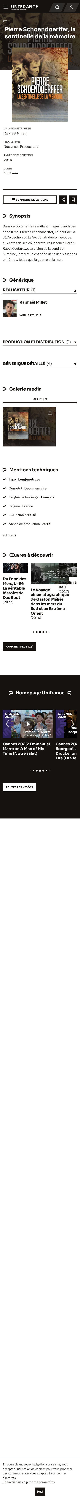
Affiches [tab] (40, 399)
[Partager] (63, 199)
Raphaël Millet (14, 133)
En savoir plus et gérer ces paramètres (29, 1482)
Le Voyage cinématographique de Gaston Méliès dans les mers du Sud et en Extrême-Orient (50, 602)
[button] (50, 413)
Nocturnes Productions (21, 146)
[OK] (40, 1491)
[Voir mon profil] (71, 7)
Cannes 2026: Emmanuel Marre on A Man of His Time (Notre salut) (26, 749)
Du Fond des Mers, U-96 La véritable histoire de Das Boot (14, 588)
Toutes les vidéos (19, 787)
